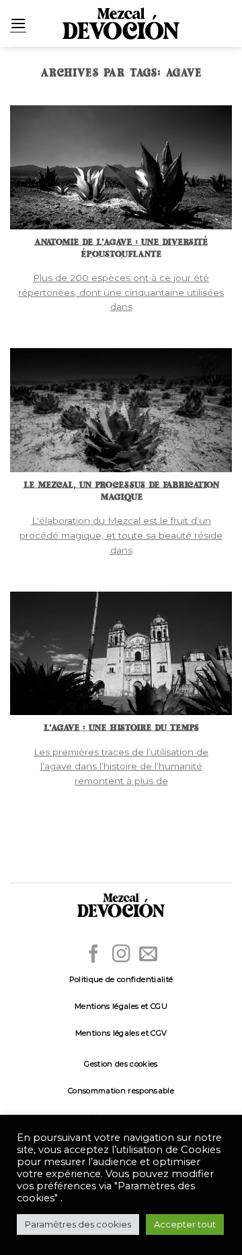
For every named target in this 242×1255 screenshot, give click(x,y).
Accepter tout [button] (185, 1224)
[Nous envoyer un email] (148, 955)
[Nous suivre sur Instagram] (121, 955)
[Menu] (18, 23)
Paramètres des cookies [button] (78, 1224)
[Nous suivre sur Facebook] (94, 955)
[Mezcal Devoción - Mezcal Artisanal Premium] (121, 24)
